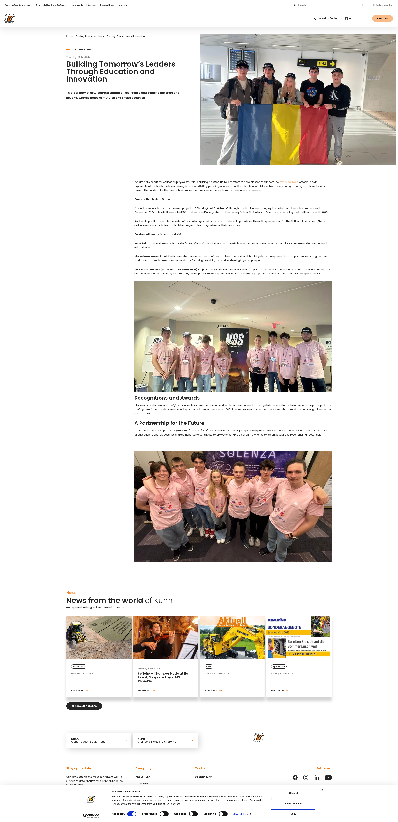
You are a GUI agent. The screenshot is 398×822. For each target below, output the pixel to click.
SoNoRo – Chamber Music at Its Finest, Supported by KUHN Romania (163, 677)
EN (363, 5)
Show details (240, 814)
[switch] (164, 813)
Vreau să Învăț (289, 182)
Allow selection (293, 803)
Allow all (293, 793)
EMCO (352, 18)
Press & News (107, 5)
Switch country (384, 5)
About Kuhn (142, 777)
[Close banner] (322, 790)
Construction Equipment (17, 5)
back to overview (82, 49)
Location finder (327, 18)
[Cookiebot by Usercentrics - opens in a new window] (91, 816)
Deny (293, 813)
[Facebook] (295, 779)
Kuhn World (77, 5)
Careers (92, 5)
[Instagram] (305, 779)
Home (69, 36)
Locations (122, 5)
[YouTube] (328, 779)
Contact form (203, 777)
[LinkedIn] (316, 779)
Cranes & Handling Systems (51, 5)
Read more (77, 690)
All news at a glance (84, 706)
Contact (382, 18)
